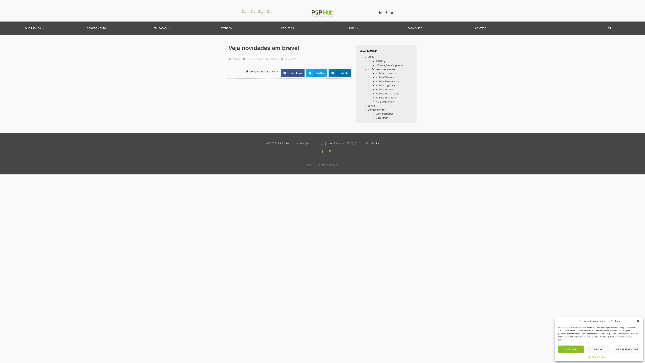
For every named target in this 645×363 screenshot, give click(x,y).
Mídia (371, 57)
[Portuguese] (263, 12)
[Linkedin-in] (380, 12)
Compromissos (14, 42)
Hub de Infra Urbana (387, 93)
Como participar (397, 26)
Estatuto (11, 31)
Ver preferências (626, 349)
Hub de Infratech (385, 89)
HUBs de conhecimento (381, 69)
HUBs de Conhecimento (83, 31)
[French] (255, 12)
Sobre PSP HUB (15, 26)
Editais (137, 42)
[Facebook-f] (386, 12)
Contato (480, 28)
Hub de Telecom (385, 77)
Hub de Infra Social (386, 97)
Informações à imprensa (338, 31)
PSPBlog (329, 26)
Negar (598, 349)
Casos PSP (76, 47)
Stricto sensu (140, 36)
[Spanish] (271, 12)
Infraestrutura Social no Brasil (87, 26)
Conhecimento (376, 109)
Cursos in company (144, 31)
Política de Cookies (597, 357)
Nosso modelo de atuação (21, 36)
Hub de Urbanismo (386, 73)
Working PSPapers (80, 42)
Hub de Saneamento (387, 81)
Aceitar (571, 349)
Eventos (226, 28)
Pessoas (10, 47)
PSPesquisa (76, 36)
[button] (638, 321)
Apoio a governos (271, 31)
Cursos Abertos (142, 26)
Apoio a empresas (271, 26)
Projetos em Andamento (275, 36)
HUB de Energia (385, 101)
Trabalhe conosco (398, 31)
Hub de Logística (385, 85)
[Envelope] (392, 12)
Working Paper (384, 113)
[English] (246, 12)
